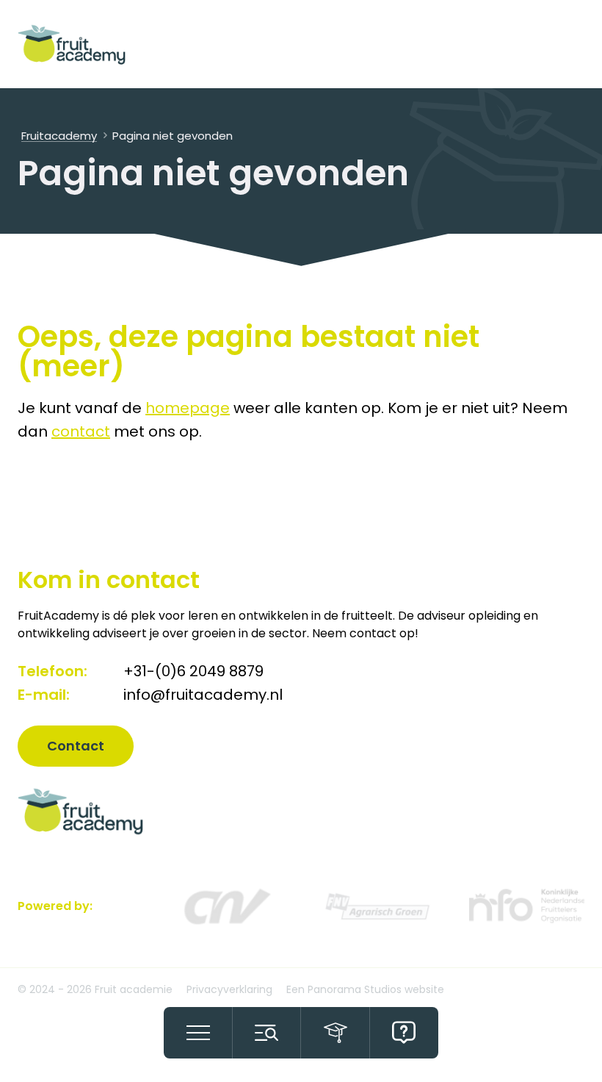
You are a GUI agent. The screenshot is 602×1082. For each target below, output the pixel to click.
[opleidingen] (335, 1032)
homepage (187, 408)
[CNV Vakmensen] (225, 906)
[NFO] (526, 906)
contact (80, 431)
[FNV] (376, 906)
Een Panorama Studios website (365, 989)
